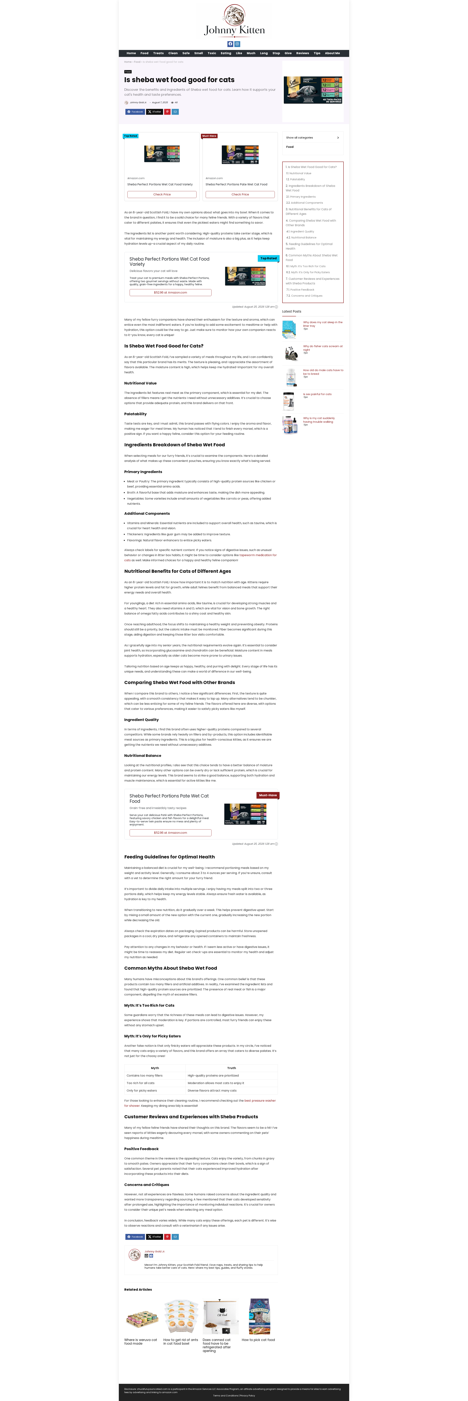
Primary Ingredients (303, 197)
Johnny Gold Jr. (138, 102)
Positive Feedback (302, 290)
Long (264, 53)
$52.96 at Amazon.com (170, 292)
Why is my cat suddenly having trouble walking (319, 420)
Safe (186, 53)
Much (251, 53)
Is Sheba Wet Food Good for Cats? (312, 167)
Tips (317, 53)
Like (239, 53)
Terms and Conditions (225, 1395)
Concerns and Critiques (306, 296)
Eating (226, 53)
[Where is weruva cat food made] (142, 1301)
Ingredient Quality (302, 231)
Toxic (212, 53)
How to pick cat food (258, 1340)
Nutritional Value (300, 173)
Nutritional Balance (303, 237)
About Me (332, 53)
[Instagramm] (237, 44)
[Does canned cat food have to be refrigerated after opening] (221, 1301)
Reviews (302, 53)
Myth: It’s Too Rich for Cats (308, 266)
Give (288, 53)
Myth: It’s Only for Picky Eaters (310, 272)
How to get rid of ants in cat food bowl (180, 1342)
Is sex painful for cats (317, 394)
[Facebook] (230, 44)
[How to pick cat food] (260, 1301)
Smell (198, 53)
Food (144, 53)
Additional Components (307, 203)
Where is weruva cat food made (140, 1342)
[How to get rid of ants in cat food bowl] (181, 1301)
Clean (173, 53)
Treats (158, 53)
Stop (276, 53)
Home (131, 53)
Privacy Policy (247, 1395)
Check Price (162, 194)
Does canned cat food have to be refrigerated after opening (217, 1345)
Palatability (297, 179)
